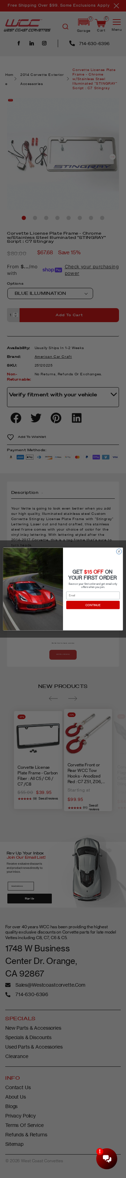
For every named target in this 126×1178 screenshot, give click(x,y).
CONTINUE (92, 605)
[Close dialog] (118, 551)
